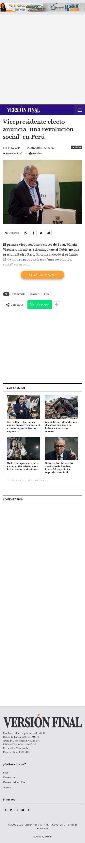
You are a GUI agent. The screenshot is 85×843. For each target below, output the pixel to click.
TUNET (48, 836)
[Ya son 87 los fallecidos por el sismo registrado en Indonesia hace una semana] (61, 407)
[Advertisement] (42, 59)
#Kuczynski (18, 294)
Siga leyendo (42, 275)
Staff (5, 772)
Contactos (9, 777)
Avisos (7, 787)
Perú (46, 294)
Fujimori (35, 294)
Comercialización (14, 782)
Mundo (77, 147)
